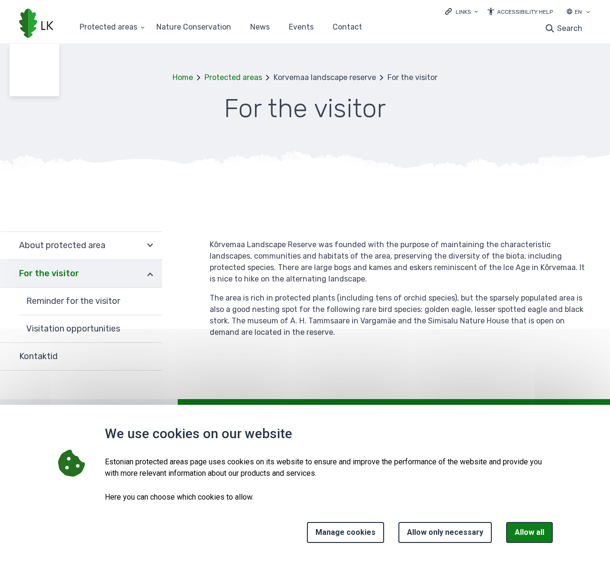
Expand (150, 245)
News (260, 27)
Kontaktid (38, 356)
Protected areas (108, 27)
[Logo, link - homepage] (36, 24)
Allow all (529, 532)
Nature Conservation (193, 27)
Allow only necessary (445, 532)
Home (183, 77)
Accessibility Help (525, 12)
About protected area (62, 245)
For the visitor (49, 273)
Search (569, 28)
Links (463, 12)
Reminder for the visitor (73, 301)
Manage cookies (345, 532)
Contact (347, 27)
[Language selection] (588, 13)
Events (301, 27)
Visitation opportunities (73, 328)
